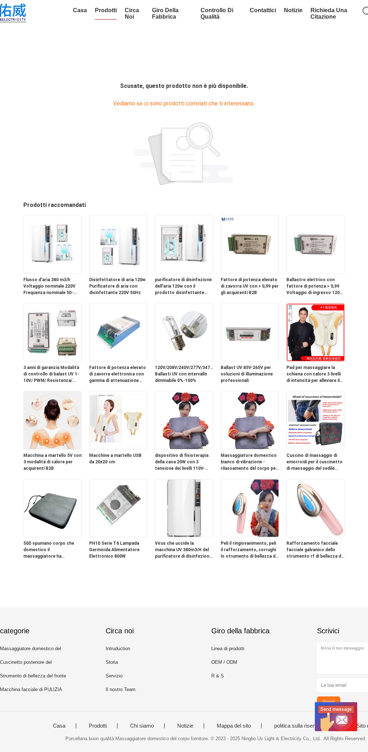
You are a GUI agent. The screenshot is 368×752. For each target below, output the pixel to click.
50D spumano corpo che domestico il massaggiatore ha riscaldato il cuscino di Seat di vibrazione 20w (52, 550)
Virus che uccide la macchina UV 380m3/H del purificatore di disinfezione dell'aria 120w (183, 550)
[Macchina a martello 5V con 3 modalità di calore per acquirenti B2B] (52, 447)
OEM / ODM (224, 662)
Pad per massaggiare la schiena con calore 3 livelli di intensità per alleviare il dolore (313, 374)
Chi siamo (142, 725)
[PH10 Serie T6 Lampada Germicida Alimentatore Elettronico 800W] (118, 534)
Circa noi (132, 13)
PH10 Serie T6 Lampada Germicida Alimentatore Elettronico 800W (114, 550)
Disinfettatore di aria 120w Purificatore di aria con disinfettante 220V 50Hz (117, 286)
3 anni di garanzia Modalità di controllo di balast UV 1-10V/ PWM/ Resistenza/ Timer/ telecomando (51, 374)
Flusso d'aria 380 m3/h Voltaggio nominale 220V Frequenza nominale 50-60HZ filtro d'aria (49, 286)
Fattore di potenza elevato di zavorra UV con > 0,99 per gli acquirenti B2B (250, 286)
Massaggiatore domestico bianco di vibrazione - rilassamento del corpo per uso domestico (249, 462)
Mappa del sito (234, 725)
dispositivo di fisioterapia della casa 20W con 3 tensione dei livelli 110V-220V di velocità (181, 462)
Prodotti (106, 10)
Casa (80, 10)
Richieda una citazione (328, 13)
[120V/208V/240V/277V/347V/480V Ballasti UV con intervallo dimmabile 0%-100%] (184, 359)
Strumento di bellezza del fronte (33, 675)
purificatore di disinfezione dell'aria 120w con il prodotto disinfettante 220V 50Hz (183, 286)
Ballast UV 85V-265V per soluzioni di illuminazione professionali (247, 374)
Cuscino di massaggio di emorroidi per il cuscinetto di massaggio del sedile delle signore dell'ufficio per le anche (315, 462)
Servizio (114, 675)
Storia (112, 662)
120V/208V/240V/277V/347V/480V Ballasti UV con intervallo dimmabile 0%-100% (184, 374)
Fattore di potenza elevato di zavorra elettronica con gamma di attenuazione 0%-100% (117, 374)
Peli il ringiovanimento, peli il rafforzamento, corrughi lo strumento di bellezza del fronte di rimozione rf (250, 550)
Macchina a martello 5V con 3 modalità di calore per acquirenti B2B (52, 462)
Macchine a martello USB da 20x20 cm (115, 458)
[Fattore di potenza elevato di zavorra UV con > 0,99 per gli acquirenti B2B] (250, 271)
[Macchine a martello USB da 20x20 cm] (118, 447)
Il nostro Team (120, 689)
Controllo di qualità (217, 13)
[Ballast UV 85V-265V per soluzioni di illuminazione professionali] (250, 359)
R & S (217, 675)
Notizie (293, 10)
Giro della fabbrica (165, 13)
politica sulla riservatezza (303, 725)
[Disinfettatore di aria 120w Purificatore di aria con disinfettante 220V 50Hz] (118, 271)
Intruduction (118, 648)
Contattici (263, 10)
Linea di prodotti (227, 648)
